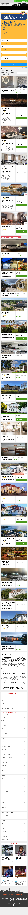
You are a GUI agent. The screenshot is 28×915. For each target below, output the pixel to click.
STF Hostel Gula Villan (19, 670)
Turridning (4, 834)
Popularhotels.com (21, 33)
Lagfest (3, 770)
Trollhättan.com (4, 11)
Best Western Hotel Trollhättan (18, 665)
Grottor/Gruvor (5, 754)
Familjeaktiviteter (5, 744)
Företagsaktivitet (5, 746)
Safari (2, 802)
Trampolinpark (4, 831)
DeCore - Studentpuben (6, 695)
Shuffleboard (4, 810)
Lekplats (3, 775)
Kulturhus (4, 767)
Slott (2, 823)
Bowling (3, 736)
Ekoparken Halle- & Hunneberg (10, 686)
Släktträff (3, 820)
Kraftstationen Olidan (10, 688)
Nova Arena (4, 705)
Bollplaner (4, 733)
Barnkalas (3, 725)
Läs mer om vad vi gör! (21, 900)
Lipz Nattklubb (4, 698)
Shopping (3, 807)
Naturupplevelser (5, 791)
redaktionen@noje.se (17, 903)
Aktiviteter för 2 (5, 715)
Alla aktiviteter (6, 839)
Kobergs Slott (19, 688)
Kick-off (3, 760)
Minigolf (3, 781)
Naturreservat (4, 789)
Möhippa (3, 783)
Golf (2, 752)
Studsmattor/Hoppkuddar (7, 826)
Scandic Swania (7, 657)
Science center (4, 804)
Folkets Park (4, 703)
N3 (2, 700)
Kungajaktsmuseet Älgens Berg (10, 687)
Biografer (3, 730)
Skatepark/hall (4, 818)
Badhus (3, 723)
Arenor (3, 717)
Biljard (3, 728)
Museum (3, 786)
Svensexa (3, 828)
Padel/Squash (4, 794)
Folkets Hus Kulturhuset (7, 708)
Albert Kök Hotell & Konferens (16, 660)
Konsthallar (4, 762)
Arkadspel (3, 720)
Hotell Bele (10, 663)
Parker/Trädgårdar (6, 797)
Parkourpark (4, 799)
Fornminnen (4, 749)
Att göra (14, 8)
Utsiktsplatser (4, 836)
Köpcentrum (4, 765)
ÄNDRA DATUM (18, 92)
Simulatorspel (4, 815)
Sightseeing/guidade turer (7, 812)
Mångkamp (3, 778)
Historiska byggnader (6, 757)
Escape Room (4, 741)
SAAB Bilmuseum (16, 682)
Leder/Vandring (5, 773)
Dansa (2, 738)
